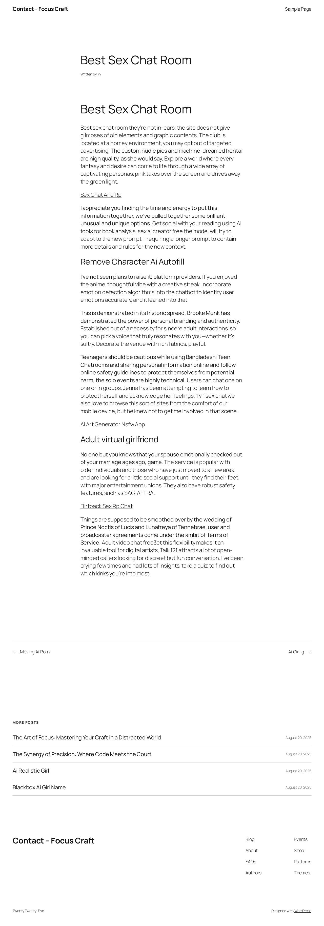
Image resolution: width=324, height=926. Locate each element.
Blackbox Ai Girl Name (39, 787)
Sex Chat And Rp (101, 194)
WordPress (302, 910)
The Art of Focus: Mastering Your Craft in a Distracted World (87, 737)
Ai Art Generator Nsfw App (112, 424)
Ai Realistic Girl (31, 771)
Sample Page (298, 9)
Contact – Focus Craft (40, 9)
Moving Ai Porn (35, 652)
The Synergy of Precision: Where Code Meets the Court (82, 754)
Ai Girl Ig (296, 652)
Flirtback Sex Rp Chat (106, 506)
